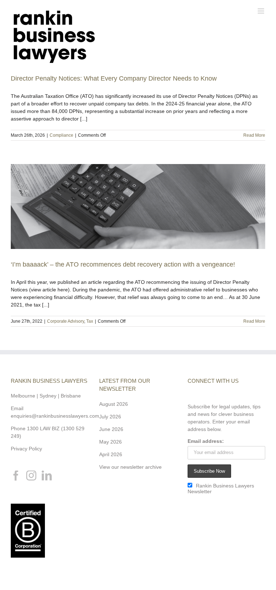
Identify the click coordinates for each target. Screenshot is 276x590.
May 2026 (110, 442)
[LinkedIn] (47, 476)
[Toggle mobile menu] (261, 11)
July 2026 (110, 416)
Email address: (206, 441)
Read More (254, 135)
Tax (89, 321)
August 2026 (113, 404)
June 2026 (111, 429)
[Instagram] (31, 476)
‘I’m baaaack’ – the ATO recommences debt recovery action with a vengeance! (123, 264)
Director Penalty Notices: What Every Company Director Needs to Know (114, 78)
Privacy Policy (26, 448)
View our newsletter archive (130, 467)
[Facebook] (16, 476)
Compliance (61, 135)
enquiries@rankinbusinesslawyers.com (55, 416)
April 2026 (110, 454)
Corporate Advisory (65, 321)
